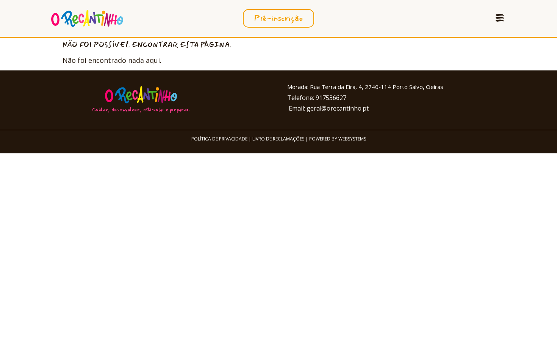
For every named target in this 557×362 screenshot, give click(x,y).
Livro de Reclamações (278, 139)
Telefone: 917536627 (316, 98)
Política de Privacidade (219, 139)
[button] (499, 18)
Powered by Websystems (337, 139)
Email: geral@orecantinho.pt (328, 108)
